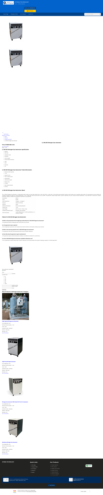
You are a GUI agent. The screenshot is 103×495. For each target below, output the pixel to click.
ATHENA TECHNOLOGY (22, 2)
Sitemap (32, 472)
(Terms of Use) (33, 490)
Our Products (23, 14)
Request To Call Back (6, 135)
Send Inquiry (30, 10)
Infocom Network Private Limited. (31, 491)
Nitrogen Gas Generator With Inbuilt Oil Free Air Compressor (15, 402)
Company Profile (14, 14)
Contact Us (30, 14)
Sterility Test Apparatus (55, 473)
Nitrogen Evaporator (54, 465)
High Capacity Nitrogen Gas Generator (10, 321)
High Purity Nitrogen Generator (9, 361)
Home (6, 136)
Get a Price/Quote (5, 146)
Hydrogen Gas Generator (55, 468)
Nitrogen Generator (8, 139)
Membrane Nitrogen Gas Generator (9, 442)
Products (6, 137)
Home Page (5, 14)
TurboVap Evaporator (54, 472)
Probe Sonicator (54, 466)
